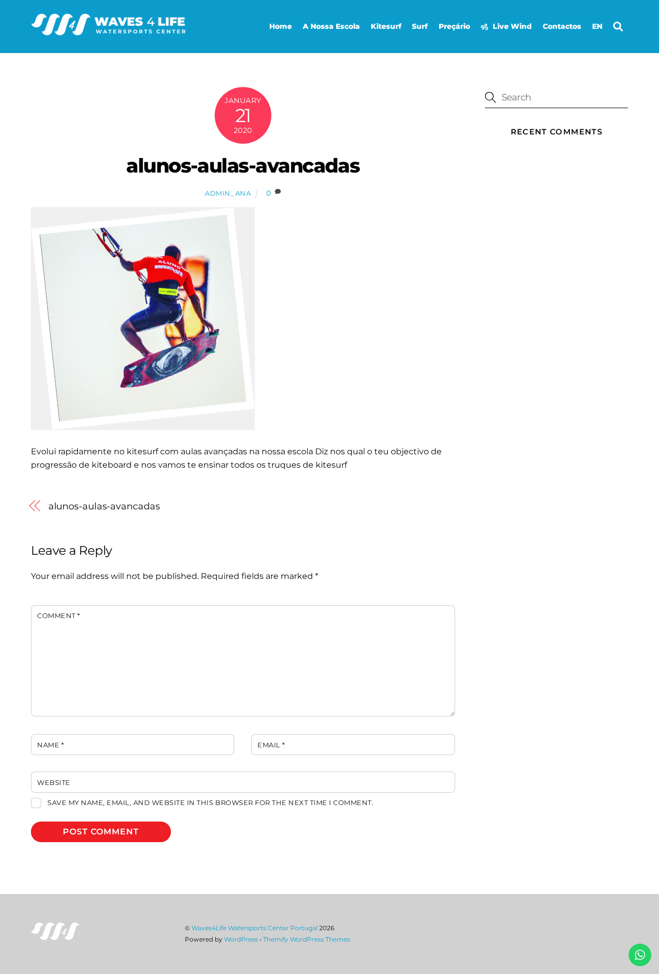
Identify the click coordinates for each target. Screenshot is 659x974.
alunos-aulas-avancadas (242, 165)
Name (50, 745)
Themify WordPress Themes (306, 939)
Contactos (562, 26)
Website (54, 783)
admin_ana (228, 193)
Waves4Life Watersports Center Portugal (255, 928)
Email (271, 745)
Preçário (454, 26)
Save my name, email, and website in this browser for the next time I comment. (210, 803)
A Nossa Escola (331, 26)
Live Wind (511, 26)
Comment (58, 616)
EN (597, 26)
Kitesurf (386, 26)
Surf (420, 26)
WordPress (241, 939)
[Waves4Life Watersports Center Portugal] (108, 31)
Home (280, 26)
